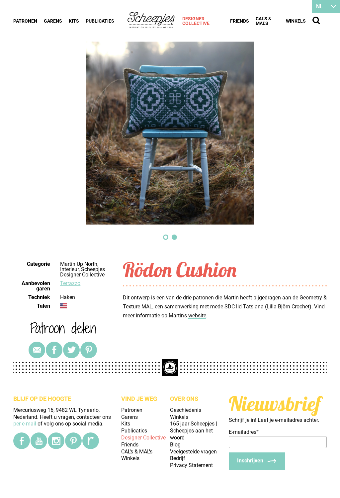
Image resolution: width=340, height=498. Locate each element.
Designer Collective (196, 21)
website (197, 315)
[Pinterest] (88, 350)
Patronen (25, 21)
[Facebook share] (54, 350)
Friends (239, 21)
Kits (74, 21)
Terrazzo (70, 283)
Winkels (296, 21)
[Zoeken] (316, 20)
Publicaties (100, 21)
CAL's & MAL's (263, 21)
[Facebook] (21, 440)
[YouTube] (39, 440)
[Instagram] (56, 440)
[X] (71, 350)
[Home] (152, 20)
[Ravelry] (90, 440)
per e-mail (24, 423)
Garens (53, 21)
